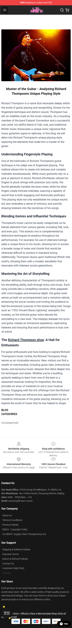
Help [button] (66, 624)
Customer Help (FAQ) (13, 568)
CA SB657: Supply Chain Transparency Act (24, 534)
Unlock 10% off (7, 613)
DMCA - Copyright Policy (14, 529)
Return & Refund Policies (15, 558)
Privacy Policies (10, 524)
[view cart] (67, 10)
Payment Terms (10, 554)
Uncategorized (9, 422)
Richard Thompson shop (26, 340)
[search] (62, 10)
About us (7, 515)
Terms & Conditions (12, 520)
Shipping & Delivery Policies (16, 549)
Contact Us (8, 563)
